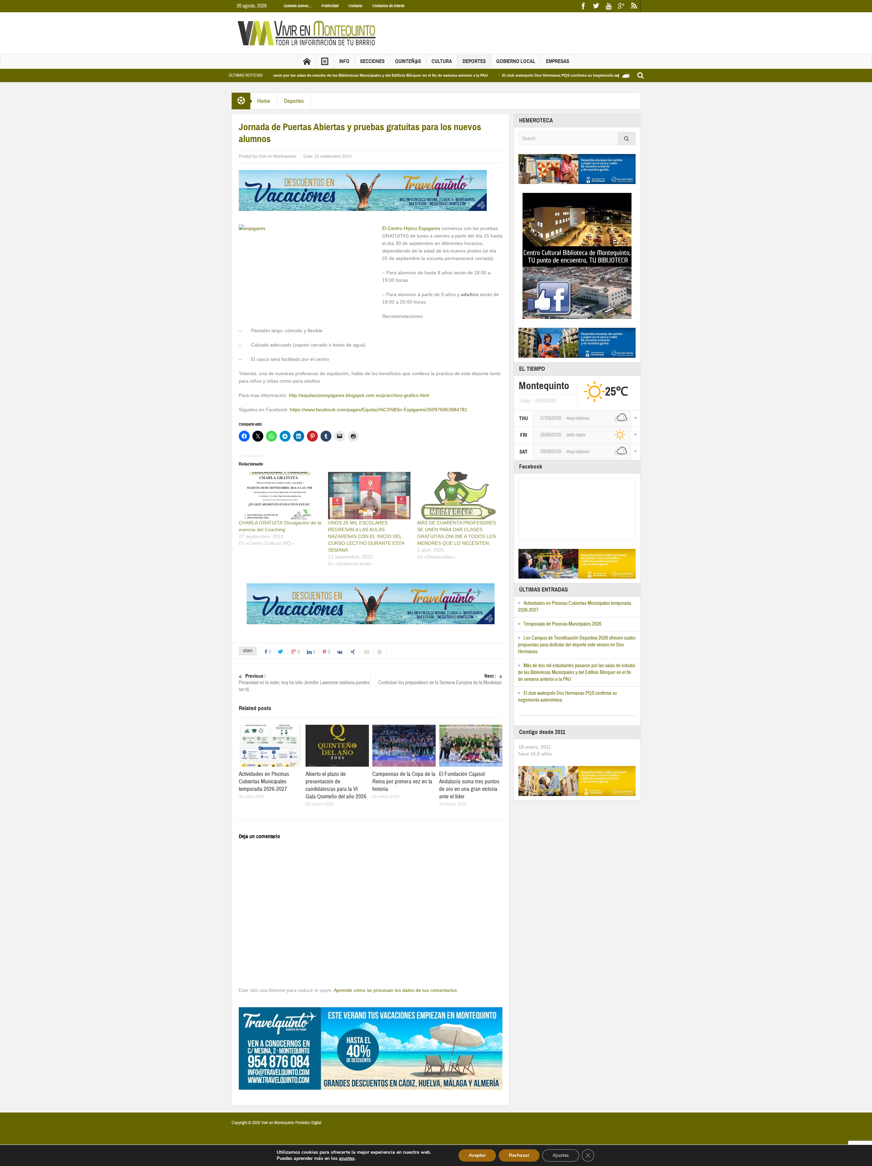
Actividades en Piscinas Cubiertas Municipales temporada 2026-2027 (264, 781)
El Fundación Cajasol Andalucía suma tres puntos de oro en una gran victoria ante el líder (469, 785)
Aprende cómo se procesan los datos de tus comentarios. (396, 990)
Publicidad (330, 5)
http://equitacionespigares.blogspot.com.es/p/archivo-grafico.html (359, 395)
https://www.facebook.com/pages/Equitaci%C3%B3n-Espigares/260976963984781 (378, 409)
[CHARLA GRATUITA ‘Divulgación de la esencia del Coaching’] (280, 495)
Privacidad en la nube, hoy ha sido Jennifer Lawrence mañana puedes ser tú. (304, 683)
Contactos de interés (388, 5)
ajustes (347, 1158)
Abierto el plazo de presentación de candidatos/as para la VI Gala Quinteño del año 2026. (337, 785)
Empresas (557, 61)
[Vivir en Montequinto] (308, 32)
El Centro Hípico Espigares (411, 228)
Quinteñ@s (408, 61)
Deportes (474, 61)
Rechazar (519, 1155)
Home (263, 101)
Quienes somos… (298, 5)
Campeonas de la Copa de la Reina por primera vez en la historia (403, 781)
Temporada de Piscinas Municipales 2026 (563, 624)
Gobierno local (515, 61)
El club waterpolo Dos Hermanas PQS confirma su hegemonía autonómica (524, 75)
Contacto (355, 5)
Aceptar (477, 1155)
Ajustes (560, 1155)
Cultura (442, 61)
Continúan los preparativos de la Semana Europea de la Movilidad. (440, 679)
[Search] (627, 138)
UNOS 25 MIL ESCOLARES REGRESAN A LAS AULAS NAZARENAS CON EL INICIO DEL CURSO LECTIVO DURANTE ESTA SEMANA (366, 536)
